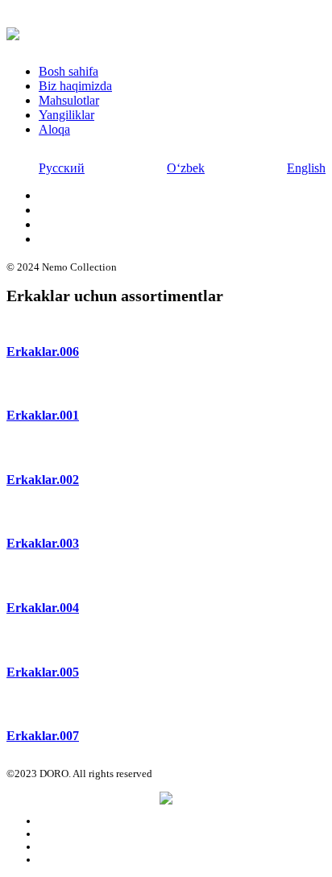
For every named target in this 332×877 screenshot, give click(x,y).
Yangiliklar (66, 115)
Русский (62, 168)
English (306, 168)
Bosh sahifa (68, 71)
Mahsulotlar (69, 100)
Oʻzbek (186, 168)
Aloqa (54, 129)
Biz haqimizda (75, 86)
